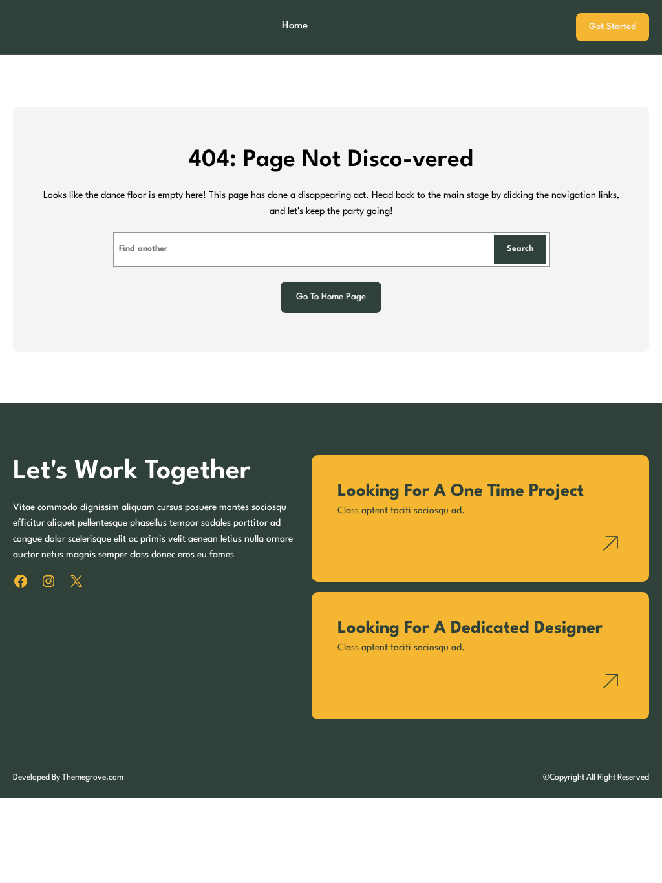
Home (295, 26)
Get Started (612, 27)
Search (520, 249)
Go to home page (331, 297)
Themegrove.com (92, 778)
